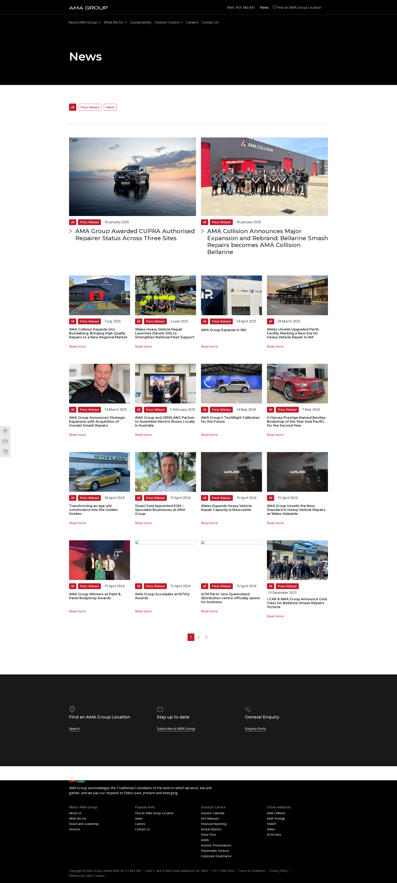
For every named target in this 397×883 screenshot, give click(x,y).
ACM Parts (274, 834)
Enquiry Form (255, 728)
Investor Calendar (213, 813)
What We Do (113, 22)
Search (74, 728)
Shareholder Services (215, 851)
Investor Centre (167, 22)
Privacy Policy (278, 871)
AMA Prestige (276, 818)
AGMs (205, 840)
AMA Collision (276, 813)
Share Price (208, 834)
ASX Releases (210, 818)
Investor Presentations (216, 845)
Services (74, 829)
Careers (192, 22)
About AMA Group (83, 22)
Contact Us (210, 22)
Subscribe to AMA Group (176, 728)
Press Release (90, 107)
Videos (110, 107)
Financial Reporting (213, 824)
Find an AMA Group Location (299, 7)
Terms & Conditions (251, 871)
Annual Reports (211, 829)
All (72, 107)
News (264, 7)
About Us (75, 813)
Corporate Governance (216, 856)
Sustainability (140, 22)
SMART (272, 824)
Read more (77, 346)
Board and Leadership (84, 824)
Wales (271, 829)
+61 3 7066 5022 (223, 871)
